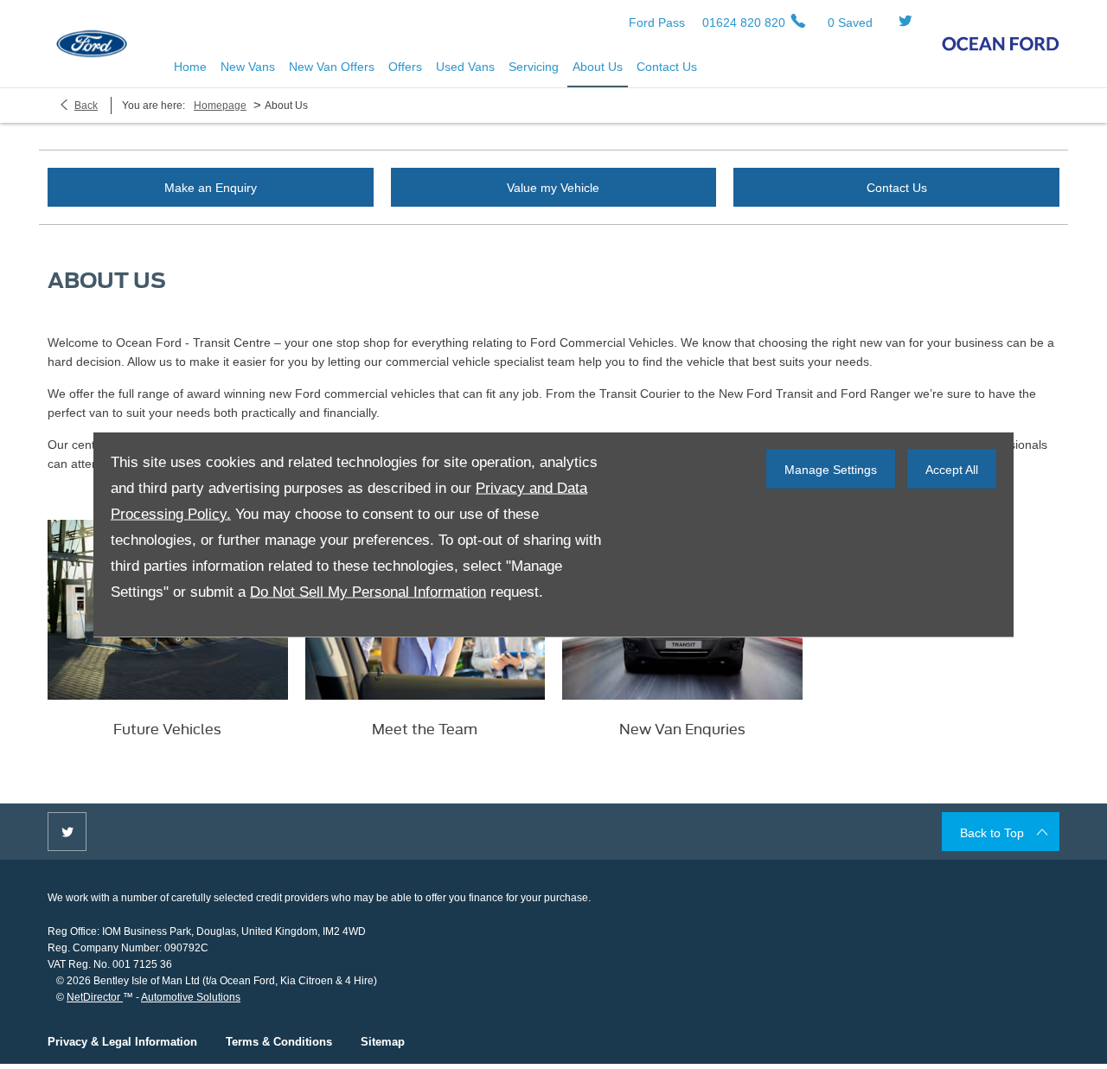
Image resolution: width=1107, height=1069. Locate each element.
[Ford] (92, 43)
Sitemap (383, 1041)
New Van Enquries (682, 728)
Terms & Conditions (279, 1041)
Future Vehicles (167, 728)
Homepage (220, 105)
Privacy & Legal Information (122, 1041)
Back (86, 105)
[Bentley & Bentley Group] (1000, 43)
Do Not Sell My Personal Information (368, 592)
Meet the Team (424, 728)
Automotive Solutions (190, 997)
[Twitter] (905, 22)
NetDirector (95, 997)
